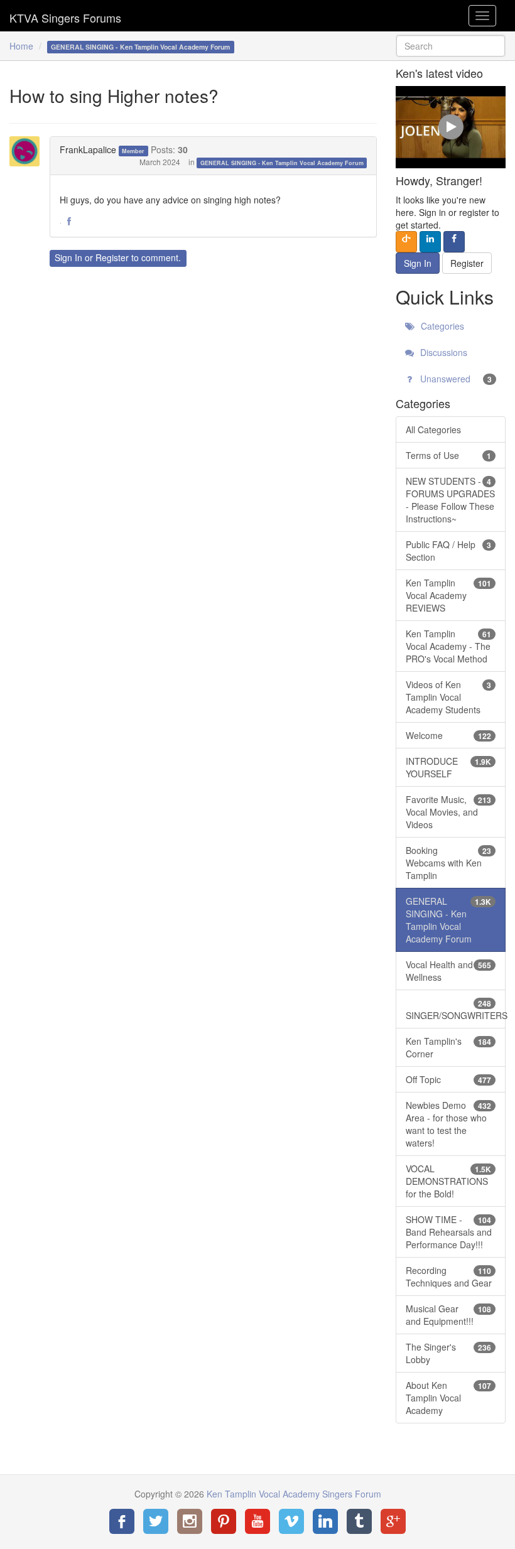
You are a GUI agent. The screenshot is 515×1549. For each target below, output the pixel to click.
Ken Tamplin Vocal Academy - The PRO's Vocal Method (448, 646)
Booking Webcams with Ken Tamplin (448, 863)
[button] (69, 221)
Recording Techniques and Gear (449, 1276)
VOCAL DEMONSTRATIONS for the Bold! (448, 1181)
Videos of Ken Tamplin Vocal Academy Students (448, 697)
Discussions (442, 352)
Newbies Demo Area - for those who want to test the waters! (448, 1124)
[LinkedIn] (325, 1521)
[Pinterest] (223, 1521)
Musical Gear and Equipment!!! (448, 1314)
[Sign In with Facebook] (454, 241)
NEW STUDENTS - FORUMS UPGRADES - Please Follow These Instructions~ (450, 500)
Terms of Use (448, 455)
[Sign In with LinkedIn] (430, 241)
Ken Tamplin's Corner (448, 1047)
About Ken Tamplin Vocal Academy (448, 1398)
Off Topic (448, 1079)
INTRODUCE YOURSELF (448, 767)
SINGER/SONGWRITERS (456, 1010)
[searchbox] (450, 46)
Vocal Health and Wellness (448, 970)
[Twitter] (155, 1521)
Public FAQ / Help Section (448, 550)
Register (112, 257)
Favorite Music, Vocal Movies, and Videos (448, 812)
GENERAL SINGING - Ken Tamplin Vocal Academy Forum (282, 163)
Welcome (448, 735)
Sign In (68, 257)
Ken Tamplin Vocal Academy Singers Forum (65, 15)
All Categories (433, 429)
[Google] (393, 1521)
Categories (441, 326)
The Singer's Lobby (448, 1353)
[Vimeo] (291, 1521)
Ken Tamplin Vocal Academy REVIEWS (448, 595)
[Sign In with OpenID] (406, 241)
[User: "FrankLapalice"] (28, 151)
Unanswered (455, 378)
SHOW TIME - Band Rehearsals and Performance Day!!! (449, 1232)
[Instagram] (189, 1521)
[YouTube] (257, 1521)
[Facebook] (121, 1521)
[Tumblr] (359, 1521)
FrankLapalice (88, 149)
